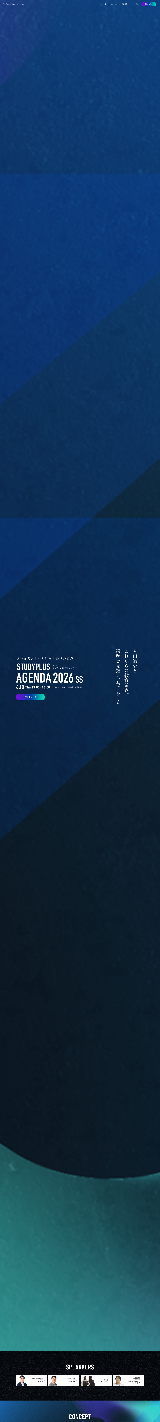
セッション (114, 4)
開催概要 (124, 4)
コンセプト (103, 4)
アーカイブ (135, 4)
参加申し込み (30, 697)
